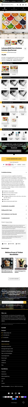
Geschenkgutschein (5, 355)
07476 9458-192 (6, 335)
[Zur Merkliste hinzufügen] (25, 48)
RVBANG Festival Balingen (19, 386)
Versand (3, 378)
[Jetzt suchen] (24, 302)
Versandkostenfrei (11, 57)
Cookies (3, 383)
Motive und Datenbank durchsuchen (14, 305)
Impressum (3, 371)
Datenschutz (3, 374)
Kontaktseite (5, 337)
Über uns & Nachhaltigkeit (6, 353)
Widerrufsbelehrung (5, 376)
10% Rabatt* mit (20, 1)
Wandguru (15, 402)
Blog (2, 365)
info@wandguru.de (7, 333)
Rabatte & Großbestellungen (7, 351)
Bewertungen (4, 358)
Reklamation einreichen (6, 346)
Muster (25, 77)
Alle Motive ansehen (14, 278)
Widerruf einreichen (5, 344)
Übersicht (21, 77)
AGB (2, 381)
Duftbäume (3, 362)
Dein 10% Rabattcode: (13, 151)
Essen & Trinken (9, 222)
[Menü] (25, 4)
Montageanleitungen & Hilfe (7, 348)
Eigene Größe (24, 102)
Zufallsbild (3, 360)
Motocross (12, 386)
